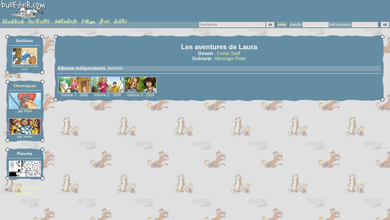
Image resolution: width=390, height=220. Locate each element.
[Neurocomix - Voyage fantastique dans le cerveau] (25, 175)
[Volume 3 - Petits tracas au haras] (140, 91)
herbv (28, 136)
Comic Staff (228, 53)
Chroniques (24, 85)
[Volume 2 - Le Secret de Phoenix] (107, 91)
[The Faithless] (25, 132)
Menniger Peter (230, 58)
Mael (28, 111)
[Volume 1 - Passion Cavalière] (74, 91)
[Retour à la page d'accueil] (24, 10)
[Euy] (25, 107)
